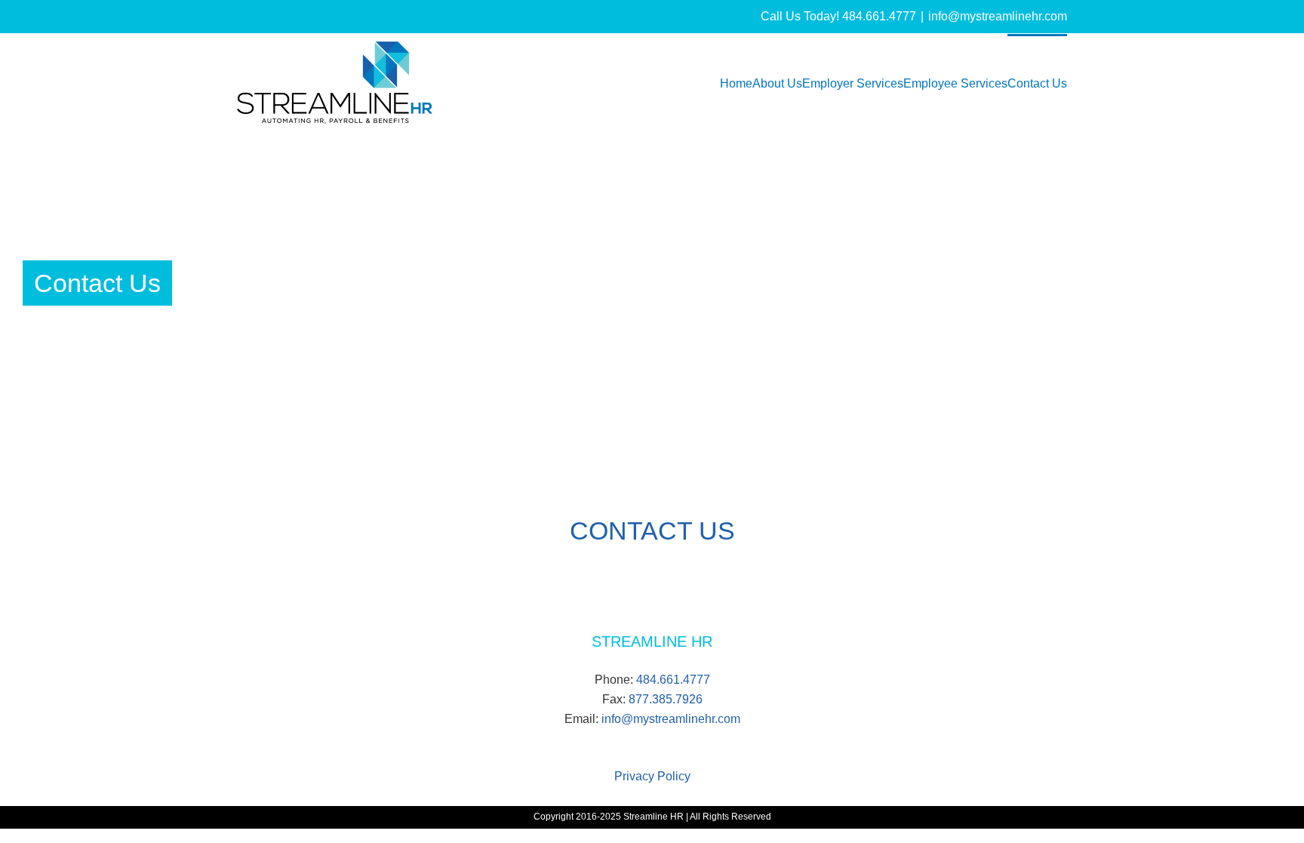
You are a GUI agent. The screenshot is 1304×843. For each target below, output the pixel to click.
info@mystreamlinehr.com (997, 16)
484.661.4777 (673, 679)
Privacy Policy (652, 776)
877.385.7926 (666, 699)
